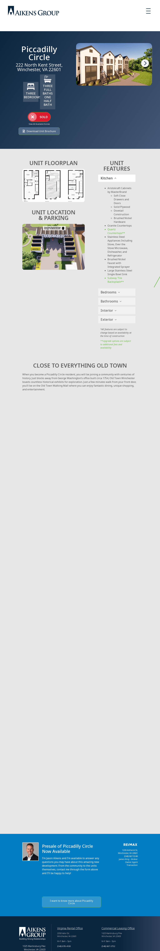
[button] (39, 117)
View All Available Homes (39, 124)
